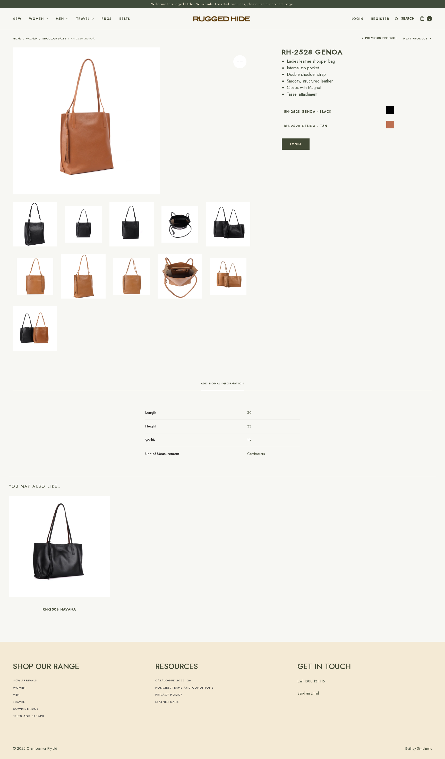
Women (36, 18)
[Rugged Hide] (222, 18)
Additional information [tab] (222, 383)
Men (60, 18)
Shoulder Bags (54, 38)
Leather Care (167, 702)
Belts (124, 18)
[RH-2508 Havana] (59, 546)
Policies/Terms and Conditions (184, 688)
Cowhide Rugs (26, 709)
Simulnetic (424, 748)
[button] (239, 61)
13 (249, 440)
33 (249, 426)
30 (249, 412)
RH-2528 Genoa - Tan (306, 126)
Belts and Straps (29, 716)
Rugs (107, 18)
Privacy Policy (168, 694)
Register (380, 18)
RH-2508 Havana (59, 609)
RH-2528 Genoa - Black (308, 111)
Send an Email (308, 693)
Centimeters (256, 453)
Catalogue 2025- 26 (173, 680)
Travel (83, 18)
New (17, 18)
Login (358, 18)
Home (17, 38)
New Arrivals (25, 680)
